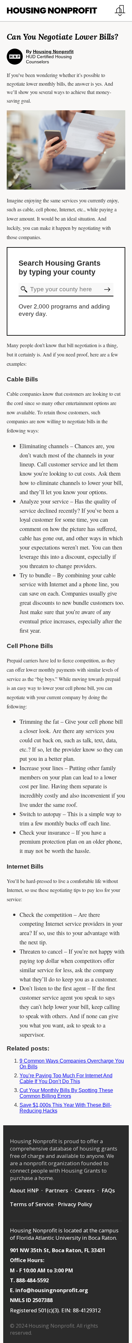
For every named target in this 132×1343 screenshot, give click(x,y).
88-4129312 (87, 1310)
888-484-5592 (32, 1280)
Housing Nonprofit (53, 51)
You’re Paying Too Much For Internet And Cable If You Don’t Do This (66, 1078)
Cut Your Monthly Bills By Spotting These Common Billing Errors (66, 1093)
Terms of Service (32, 1204)
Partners (56, 1190)
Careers (85, 1190)
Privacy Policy (75, 1204)
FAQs (108, 1190)
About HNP (24, 1190)
